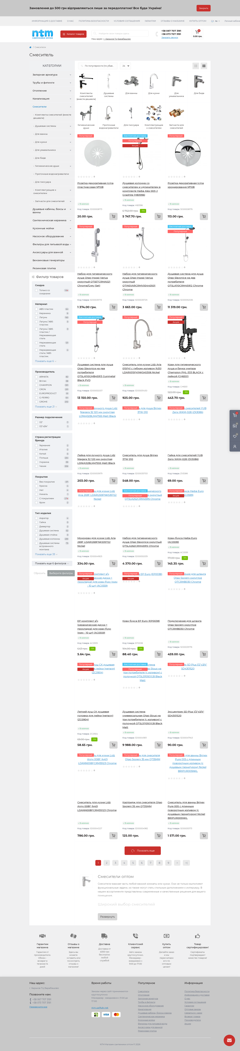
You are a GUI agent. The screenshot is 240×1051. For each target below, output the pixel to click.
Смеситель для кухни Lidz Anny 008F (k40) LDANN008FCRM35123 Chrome (97, 806)
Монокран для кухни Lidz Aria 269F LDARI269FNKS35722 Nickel (96, 542)
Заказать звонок (169, 37)
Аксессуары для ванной (48, 252)
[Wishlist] (115, 142)
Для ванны (41, 134)
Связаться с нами (193, 1013)
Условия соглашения (127, 21)
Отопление (40, 90)
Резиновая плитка (44, 268)
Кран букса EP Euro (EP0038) (141, 620)
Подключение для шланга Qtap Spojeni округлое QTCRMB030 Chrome (184, 624)
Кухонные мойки (43, 228)
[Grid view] (204, 66)
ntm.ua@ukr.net (99, 1007)
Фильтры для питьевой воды (51, 244)
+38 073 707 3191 (171, 34)
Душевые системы (45, 126)
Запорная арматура (45, 74)
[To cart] (113, 216)
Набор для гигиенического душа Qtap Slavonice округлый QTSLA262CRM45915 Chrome (142, 542)
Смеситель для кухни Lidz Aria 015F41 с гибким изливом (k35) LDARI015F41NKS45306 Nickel (141, 368)
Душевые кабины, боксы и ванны (49, 211)
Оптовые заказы (192, 1009)
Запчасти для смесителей (49, 201)
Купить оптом (197, 21)
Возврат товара (192, 1016)
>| (186, 862)
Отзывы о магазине (172, 21)
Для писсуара (43, 182)
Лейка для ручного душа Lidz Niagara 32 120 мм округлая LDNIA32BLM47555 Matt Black (96, 459)
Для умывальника (45, 150)
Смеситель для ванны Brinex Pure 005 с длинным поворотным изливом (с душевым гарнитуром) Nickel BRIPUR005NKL (186, 810)
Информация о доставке (47, 21)
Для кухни (41, 142)
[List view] (195, 66)
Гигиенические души (47, 166)
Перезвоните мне (38, 1007)
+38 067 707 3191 (171, 30)
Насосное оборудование (48, 236)
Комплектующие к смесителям (44, 191)
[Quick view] (115, 136)
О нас (70, 21)
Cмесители (40, 106)
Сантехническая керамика (49, 220)
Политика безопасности (94, 21)
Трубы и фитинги (44, 82)
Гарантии (150, 21)
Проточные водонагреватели (52, 174)
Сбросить (39, 573)
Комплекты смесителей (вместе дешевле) (52, 116)
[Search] (95, 33)
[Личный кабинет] (235, 446)
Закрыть (203, 8)
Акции (187, 1023)
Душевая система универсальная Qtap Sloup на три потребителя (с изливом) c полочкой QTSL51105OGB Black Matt (142, 719)
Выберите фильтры (61, 573)
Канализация (41, 98)
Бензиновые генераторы (48, 260)
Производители (192, 1020)
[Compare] (115, 149)
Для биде (40, 158)
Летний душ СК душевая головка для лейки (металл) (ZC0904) (95, 715)
